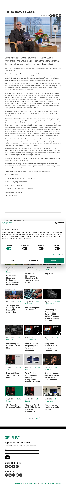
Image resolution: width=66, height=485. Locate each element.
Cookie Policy (28, 483)
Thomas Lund (32, 340)
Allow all (53, 260)
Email (6, 449)
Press (35, 483)
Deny (12, 260)
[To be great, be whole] (57, 15)
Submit (7, 457)
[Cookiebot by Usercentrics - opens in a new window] (56, 223)
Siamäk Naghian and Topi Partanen (52, 304)
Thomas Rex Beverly (34, 270)
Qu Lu (19, 302)
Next (37, 418)
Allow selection (33, 260)
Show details (57, 255)
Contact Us (43, 483)
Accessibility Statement (54, 483)
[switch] (24, 248)
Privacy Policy (18, 483)
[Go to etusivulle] (33, 437)
